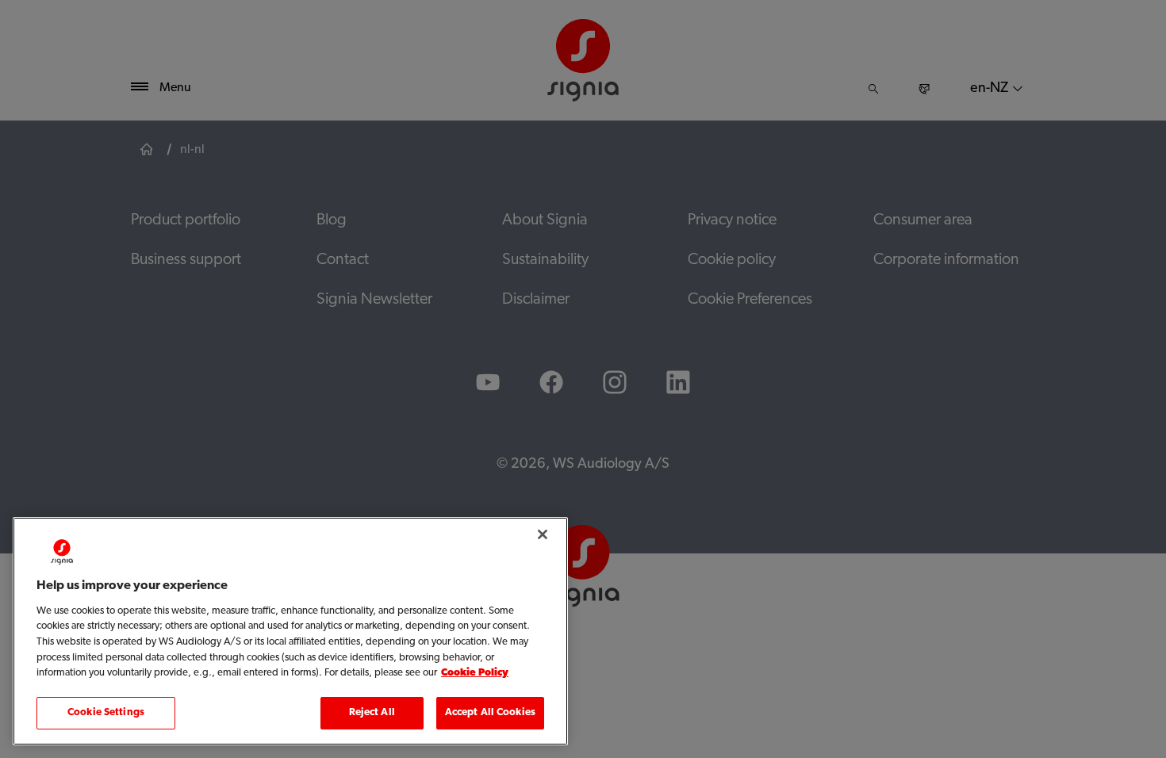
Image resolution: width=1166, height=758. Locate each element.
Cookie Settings (105, 712)
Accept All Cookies (490, 712)
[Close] (542, 534)
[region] (290, 631)
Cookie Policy (474, 673)
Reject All (372, 712)
